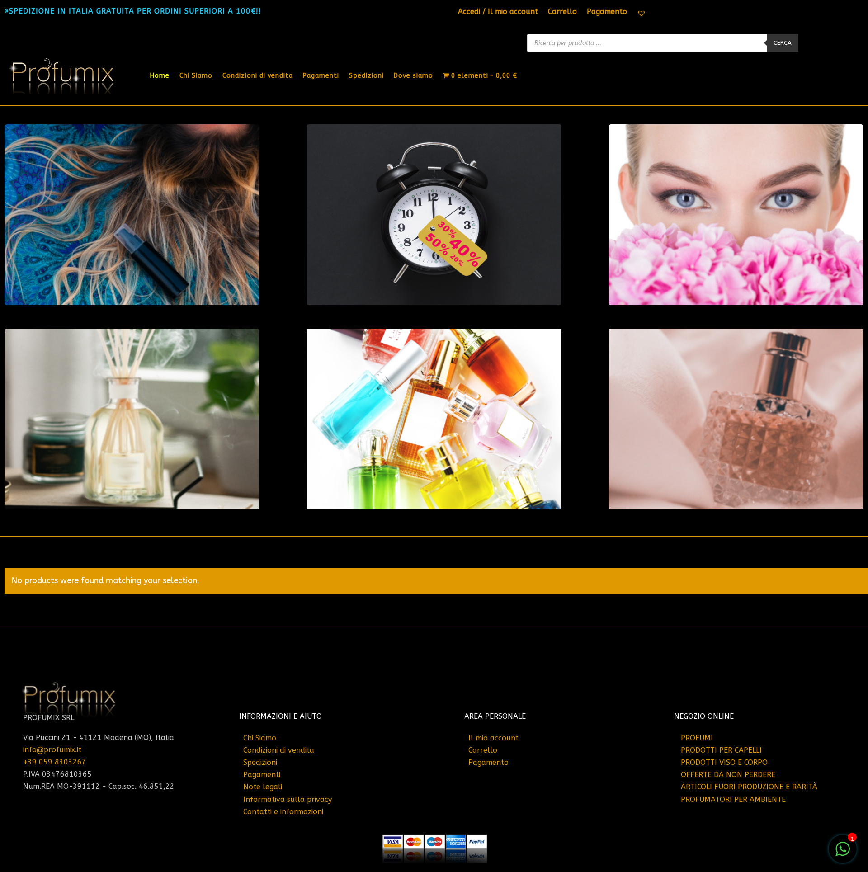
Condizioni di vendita (257, 76)
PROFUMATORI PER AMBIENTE (733, 799)
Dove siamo (413, 76)
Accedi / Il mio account (498, 12)
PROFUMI (697, 738)
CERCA (783, 42)
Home (160, 76)
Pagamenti (321, 76)
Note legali (262, 786)
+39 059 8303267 (54, 762)
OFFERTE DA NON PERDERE (728, 774)
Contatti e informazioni (283, 811)
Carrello (562, 12)
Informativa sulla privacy (287, 799)
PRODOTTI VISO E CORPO (724, 762)
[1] (842, 853)
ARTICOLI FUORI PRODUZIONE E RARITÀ (749, 786)
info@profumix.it (52, 749)
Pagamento (607, 12)
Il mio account (493, 738)
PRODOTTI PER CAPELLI (721, 750)
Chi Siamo (195, 76)
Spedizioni (366, 76)
